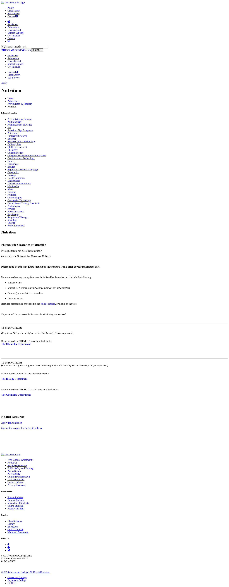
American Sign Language (20, 130)
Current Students (15, 500)
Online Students (15, 505)
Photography (13, 206)
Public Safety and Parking (20, 468)
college (44, 303)
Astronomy (13, 133)
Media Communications (19, 183)
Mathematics (13, 180)
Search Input (12, 46)
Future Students (15, 497)
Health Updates (15, 482)
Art (9, 127)
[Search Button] (8, 41)
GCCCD (11, 583)
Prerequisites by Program (19, 103)
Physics (11, 208)
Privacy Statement (16, 485)
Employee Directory (17, 465)
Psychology (13, 214)
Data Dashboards (15, 479)
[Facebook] (8, 544)
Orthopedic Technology (19, 200)
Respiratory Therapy (17, 217)
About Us (12, 462)
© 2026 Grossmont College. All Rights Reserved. (25, 572)
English (11, 166)
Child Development (17, 147)
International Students (18, 503)
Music (10, 189)
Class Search (13, 10)
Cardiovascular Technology (21, 158)
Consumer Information (18, 476)
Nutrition (11, 194)
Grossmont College (16, 577)
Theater (11, 222)
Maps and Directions (17, 532)
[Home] (8, 21)
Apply (10, 8)
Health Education (16, 178)
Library (11, 524)
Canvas (11, 16)
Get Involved (13, 35)
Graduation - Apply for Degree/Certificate (22, 428)
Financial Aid (14, 30)
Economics (12, 164)
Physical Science (15, 211)
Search (27, 50)
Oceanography (14, 197)
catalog (51, 303)
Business (11, 138)
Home (7, 50)
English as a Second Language (22, 169)
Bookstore (12, 526)
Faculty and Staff (15, 508)
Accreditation (14, 471)
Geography (13, 172)
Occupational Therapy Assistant (23, 203)
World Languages (16, 225)
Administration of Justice (19, 124)
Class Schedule (14, 521)
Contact (17, 50)
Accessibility (13, 474)
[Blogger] (8, 547)
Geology (11, 175)
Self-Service (13, 13)
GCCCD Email (15, 529)
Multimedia (13, 186)
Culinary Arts (14, 144)
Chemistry (12, 150)
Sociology (12, 220)
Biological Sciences (17, 136)
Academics (12, 24)
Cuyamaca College (16, 580)
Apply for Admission (11, 422)
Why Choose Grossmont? (20, 460)
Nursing (11, 192)
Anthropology (14, 122)
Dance (10, 161)
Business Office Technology (21, 141)
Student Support (15, 32)
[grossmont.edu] (13, 2)
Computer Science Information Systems (26, 155)
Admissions (13, 27)
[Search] (3, 46)
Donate (11, 38)
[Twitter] (8, 550)
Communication (15, 152)
